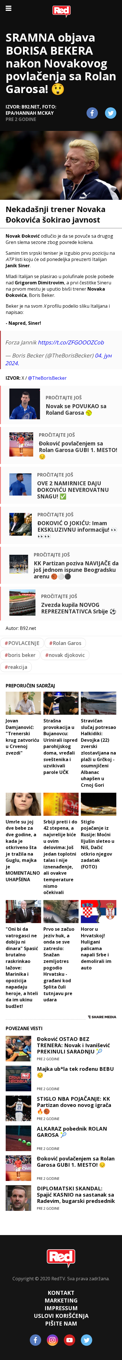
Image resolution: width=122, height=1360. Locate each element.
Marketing (61, 1300)
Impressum (61, 1308)
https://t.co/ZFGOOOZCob (71, 342)
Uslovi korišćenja (61, 1316)
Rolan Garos (65, 643)
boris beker (20, 655)
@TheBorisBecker (47, 378)
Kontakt (61, 1293)
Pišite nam (61, 1323)
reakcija (16, 666)
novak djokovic (65, 655)
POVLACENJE (22, 643)
